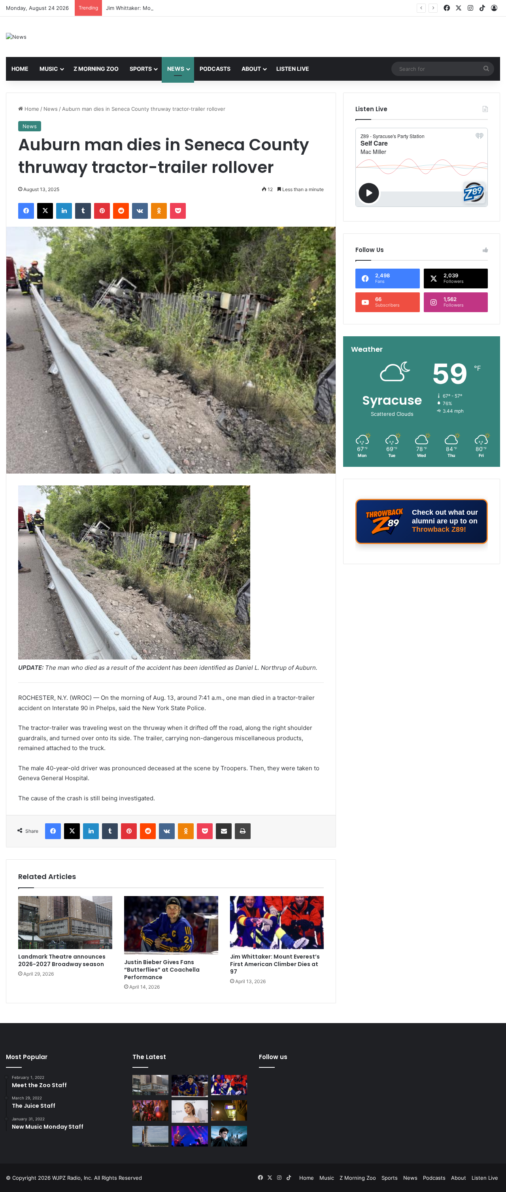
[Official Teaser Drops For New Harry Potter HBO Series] (229, 1136)
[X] (45, 211)
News (175, 68)
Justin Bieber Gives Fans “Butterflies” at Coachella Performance (162, 969)
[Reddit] (121, 211)
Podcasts (215, 68)
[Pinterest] (102, 211)
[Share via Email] (224, 831)
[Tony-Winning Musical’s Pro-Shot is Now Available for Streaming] (229, 1110)
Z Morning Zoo (96, 68)
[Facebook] (26, 211)
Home (19, 68)
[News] (16, 36)
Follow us (273, 1057)
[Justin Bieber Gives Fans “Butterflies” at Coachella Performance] (171, 925)
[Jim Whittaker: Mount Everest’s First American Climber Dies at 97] (277, 922)
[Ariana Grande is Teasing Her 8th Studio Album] (190, 1111)
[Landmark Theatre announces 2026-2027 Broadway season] (65, 922)
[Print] (243, 831)
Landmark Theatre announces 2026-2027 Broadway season (62, 960)
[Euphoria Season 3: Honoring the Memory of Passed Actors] (150, 1110)
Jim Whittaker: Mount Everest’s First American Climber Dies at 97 (186, 8)
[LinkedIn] (64, 211)
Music (49, 68)
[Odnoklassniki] (159, 211)
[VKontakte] (140, 211)
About (251, 68)
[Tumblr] (83, 211)
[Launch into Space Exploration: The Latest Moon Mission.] (150, 1136)
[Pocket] (178, 211)
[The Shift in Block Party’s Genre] (190, 1136)
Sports (141, 68)
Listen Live (292, 68)
